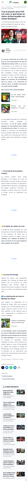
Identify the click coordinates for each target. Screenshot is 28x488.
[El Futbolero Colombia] (14, 2)
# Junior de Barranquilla (8, 379)
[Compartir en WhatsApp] (10, 367)
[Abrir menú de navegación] (2, 2)
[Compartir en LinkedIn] (14, 367)
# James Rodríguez (7, 376)
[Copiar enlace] (19, 367)
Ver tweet (14, 154)
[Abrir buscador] (25, 2)
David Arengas (8, 49)
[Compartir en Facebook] (6, 367)
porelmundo (9, 7)
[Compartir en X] (2, 367)
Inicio (2, 7)
